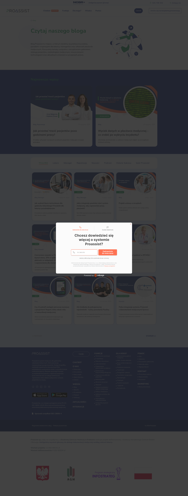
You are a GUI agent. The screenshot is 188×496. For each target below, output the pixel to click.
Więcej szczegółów (109, 266)
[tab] (80, 228)
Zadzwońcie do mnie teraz (107, 252)
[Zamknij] (131, 224)
